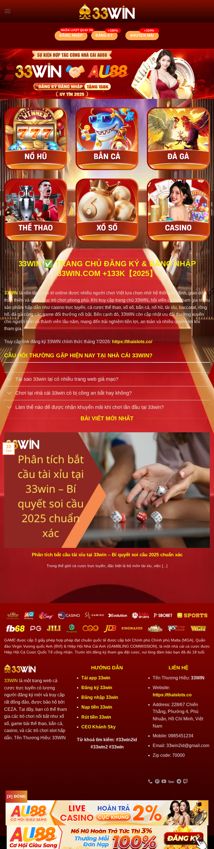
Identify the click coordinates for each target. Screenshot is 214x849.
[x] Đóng (16, 796)
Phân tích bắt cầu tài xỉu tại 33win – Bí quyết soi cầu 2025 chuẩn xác (107, 554)
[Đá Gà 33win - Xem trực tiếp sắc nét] (178, 138)
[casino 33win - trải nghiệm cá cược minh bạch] (178, 210)
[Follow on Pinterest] (157, 781)
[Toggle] (9, 380)
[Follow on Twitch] (185, 781)
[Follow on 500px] (171, 781)
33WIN (11, 680)
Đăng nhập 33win (100, 697)
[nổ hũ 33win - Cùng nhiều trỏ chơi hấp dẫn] (35, 138)
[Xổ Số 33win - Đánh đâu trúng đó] (107, 210)
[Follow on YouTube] (164, 781)
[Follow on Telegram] (179, 781)
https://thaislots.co (172, 694)
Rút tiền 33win (96, 717)
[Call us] (150, 781)
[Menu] (7, 11)
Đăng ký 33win (97, 687)
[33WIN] (107, 11)
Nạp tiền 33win (96, 707)
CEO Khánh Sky (98, 726)
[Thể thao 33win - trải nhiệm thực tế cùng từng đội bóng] (35, 210)
